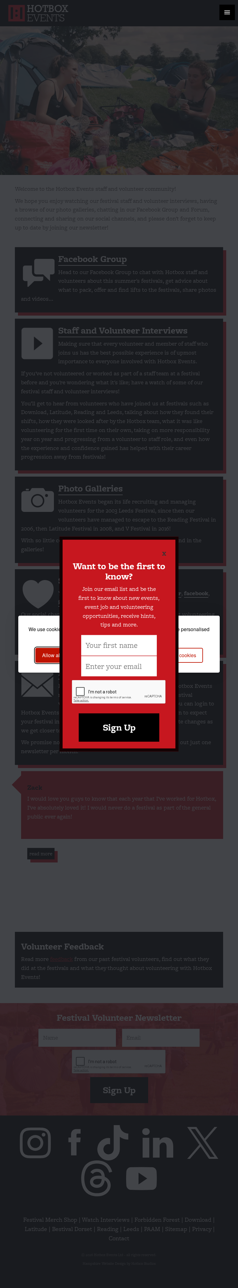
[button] (227, 12)
